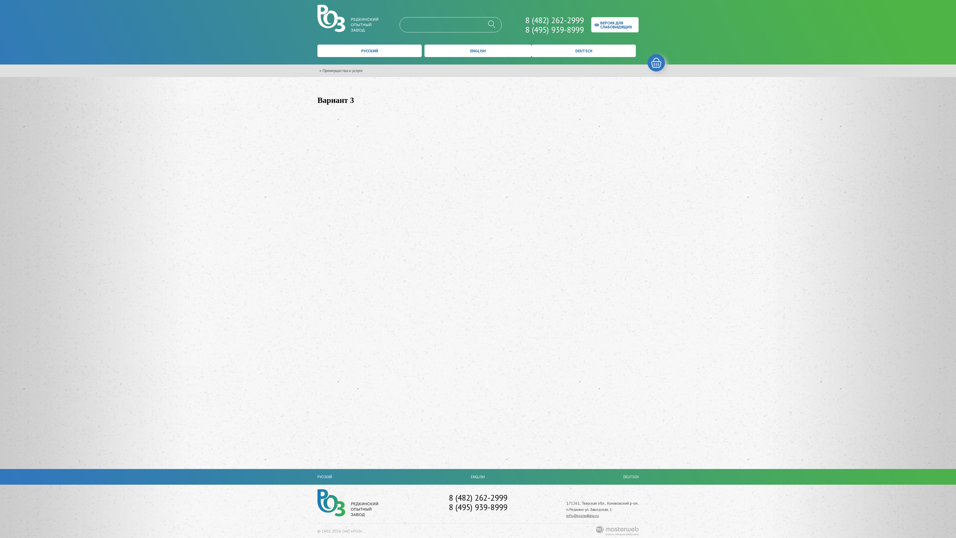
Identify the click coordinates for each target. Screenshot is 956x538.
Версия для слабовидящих (616, 24)
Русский (369, 50)
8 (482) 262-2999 (554, 20)
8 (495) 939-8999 (554, 29)
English (478, 50)
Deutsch (583, 50)
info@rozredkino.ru (582, 515)
